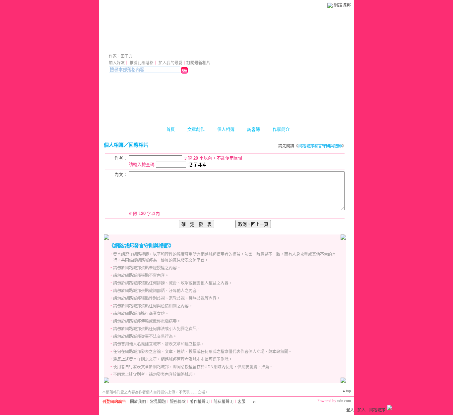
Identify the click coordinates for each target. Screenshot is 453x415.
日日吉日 (127, 47)
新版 (169, 47)
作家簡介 (281, 129)
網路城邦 (342, 4)
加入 (361, 410)
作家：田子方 (121, 56)
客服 (241, 401)
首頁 (170, 129)
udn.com (344, 400)
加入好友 (117, 63)
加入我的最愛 (170, 63)
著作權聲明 (200, 401)
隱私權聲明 (223, 401)
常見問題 (158, 401)
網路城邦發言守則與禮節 (320, 146)
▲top (346, 391)
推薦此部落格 (142, 63)
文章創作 (196, 129)
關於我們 (138, 401)
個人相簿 (225, 129)
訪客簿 (253, 129)
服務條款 (178, 401)
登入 (350, 410)
